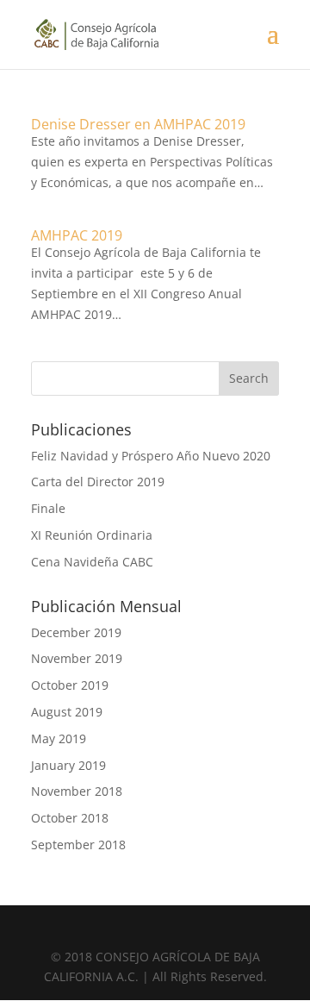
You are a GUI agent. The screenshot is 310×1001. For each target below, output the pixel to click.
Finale (48, 508)
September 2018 (78, 844)
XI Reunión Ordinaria (91, 535)
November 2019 (76, 658)
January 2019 (68, 765)
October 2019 (69, 685)
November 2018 (76, 791)
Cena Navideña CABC (92, 562)
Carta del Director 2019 (97, 481)
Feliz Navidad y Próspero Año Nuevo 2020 (150, 455)
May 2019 (58, 738)
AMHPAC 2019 (76, 235)
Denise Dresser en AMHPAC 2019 (138, 124)
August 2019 (66, 712)
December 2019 (76, 632)
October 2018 (69, 818)
